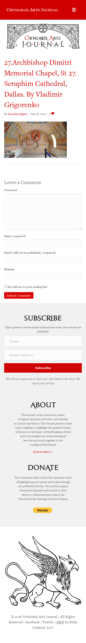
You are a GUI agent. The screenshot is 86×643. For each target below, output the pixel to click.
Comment (10, 190)
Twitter (48, 622)
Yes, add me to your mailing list (27, 287)
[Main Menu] (74, 9)
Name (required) (15, 236)
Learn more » (43, 451)
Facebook (32, 622)
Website (9, 269)
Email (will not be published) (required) (30, 253)
